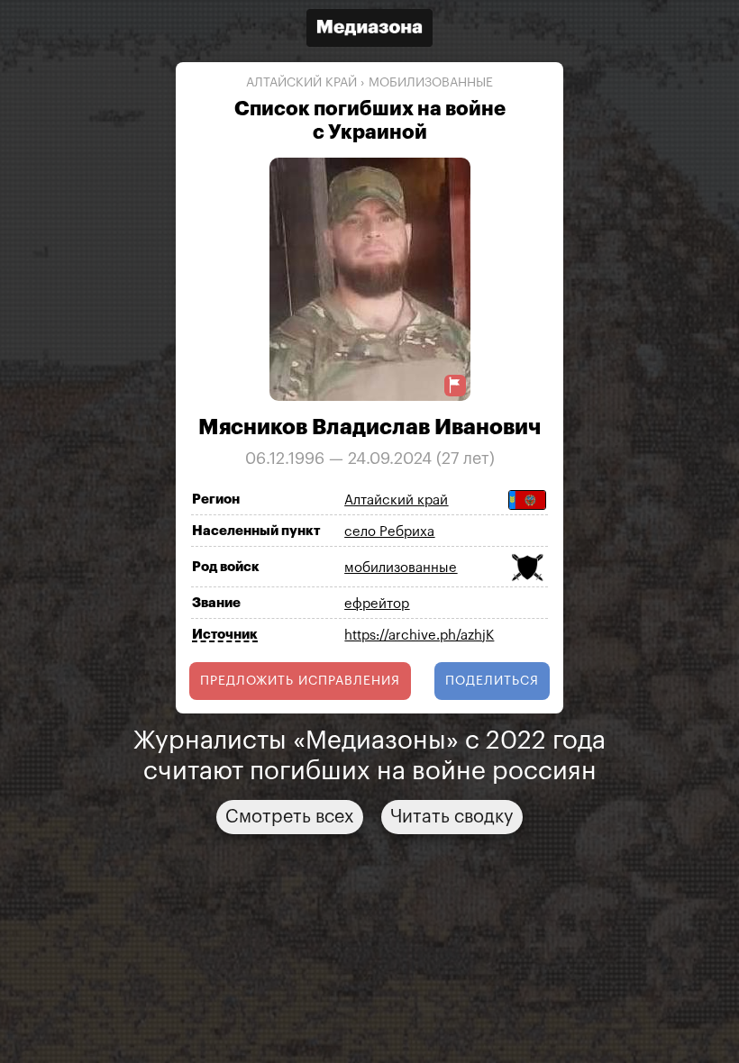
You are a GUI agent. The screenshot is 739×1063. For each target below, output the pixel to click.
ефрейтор (376, 604)
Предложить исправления (300, 681)
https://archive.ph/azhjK (419, 635)
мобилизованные (431, 83)
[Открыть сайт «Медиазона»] (369, 30)
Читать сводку (452, 817)
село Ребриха (389, 532)
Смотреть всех (289, 817)
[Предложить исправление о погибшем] (455, 385)
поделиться (492, 681)
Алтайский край (301, 83)
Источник (225, 634)
